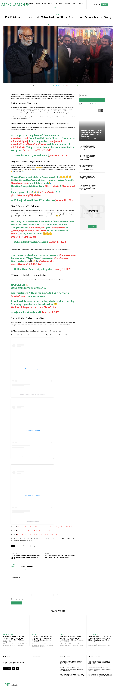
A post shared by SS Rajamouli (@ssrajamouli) (32, 456)
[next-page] (102, 110)
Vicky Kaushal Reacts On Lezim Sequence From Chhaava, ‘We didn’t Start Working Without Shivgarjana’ (92, 133)
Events (34, 634)
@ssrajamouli (55, 141)
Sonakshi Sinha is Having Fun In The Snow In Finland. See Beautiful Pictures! (37, 535)
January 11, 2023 (58, 155)
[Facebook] (5, 668)
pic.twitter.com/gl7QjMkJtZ (25, 195)
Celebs (62, 634)
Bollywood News (8, 634)
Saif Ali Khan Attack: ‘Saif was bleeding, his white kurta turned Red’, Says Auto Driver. (87, 177)
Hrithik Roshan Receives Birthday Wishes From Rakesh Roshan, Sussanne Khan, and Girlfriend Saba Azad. (44, 527)
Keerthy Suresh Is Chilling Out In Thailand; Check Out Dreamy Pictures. (35, 531)
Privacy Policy (95, 103)
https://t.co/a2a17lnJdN (23, 236)
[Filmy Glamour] (15, 567)
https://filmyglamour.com (26, 569)
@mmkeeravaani (19, 138)
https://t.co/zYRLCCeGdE (37, 150)
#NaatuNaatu (47, 192)
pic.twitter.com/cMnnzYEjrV (41, 307)
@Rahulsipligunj (19, 141)
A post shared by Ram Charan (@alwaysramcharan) (32, 394)
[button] (55, 7)
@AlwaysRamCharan (35, 144)
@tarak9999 (17, 144)
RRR (29, 546)
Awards (58, 14)
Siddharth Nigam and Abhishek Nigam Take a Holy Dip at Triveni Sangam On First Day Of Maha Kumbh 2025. (87, 187)
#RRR (14, 233)
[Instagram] (9, 668)
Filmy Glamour (50, 24)
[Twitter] (13, 668)
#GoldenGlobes (46, 260)
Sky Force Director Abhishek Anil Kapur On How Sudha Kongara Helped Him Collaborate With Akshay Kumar (87, 167)
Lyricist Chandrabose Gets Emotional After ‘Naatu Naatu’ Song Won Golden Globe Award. (60, 556)
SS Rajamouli (35, 546)
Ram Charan (23, 546)
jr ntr (17, 546)
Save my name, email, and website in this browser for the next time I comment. (30, 599)
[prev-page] (99, 110)
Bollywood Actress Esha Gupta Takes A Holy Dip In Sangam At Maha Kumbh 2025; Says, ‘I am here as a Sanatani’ (87, 157)
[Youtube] (17, 668)
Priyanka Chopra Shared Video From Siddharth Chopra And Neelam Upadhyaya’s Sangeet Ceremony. (87, 147)
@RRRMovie (18, 147)
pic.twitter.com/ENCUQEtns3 (27, 264)
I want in (91, 100)
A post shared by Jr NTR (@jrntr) (32, 521)
